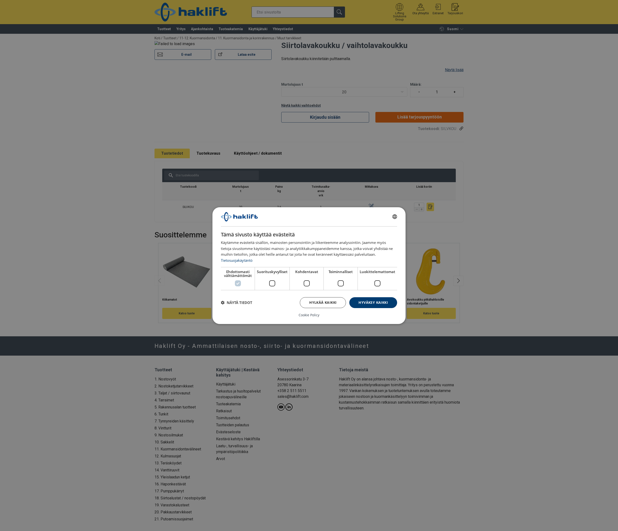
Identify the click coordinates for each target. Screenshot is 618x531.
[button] (236, 302)
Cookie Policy (309, 315)
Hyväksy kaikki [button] (373, 302)
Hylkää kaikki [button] (323, 302)
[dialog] (309, 265)
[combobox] (394, 216)
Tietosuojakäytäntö (237, 260)
